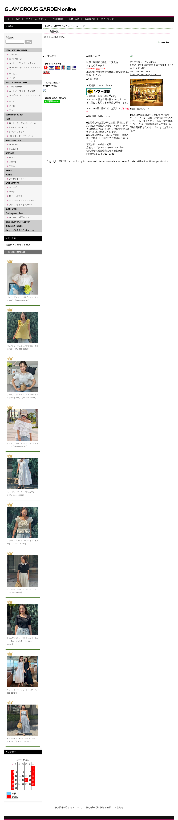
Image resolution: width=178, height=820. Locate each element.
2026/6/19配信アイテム (20, 217)
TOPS (8, 119)
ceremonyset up (14, 115)
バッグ (12, 192)
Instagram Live (14, 213)
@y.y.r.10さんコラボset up (20, 230)
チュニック (14, 149)
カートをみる (14, 19)
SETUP (9, 170)
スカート (13, 162)
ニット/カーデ (15, 59)
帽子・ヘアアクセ (16, 196)
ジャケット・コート (17, 179)
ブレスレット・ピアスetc (20, 205)
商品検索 (10, 37)
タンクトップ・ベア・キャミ (21, 136)
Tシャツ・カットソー (18, 127)
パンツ (12, 157)
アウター (13, 54)
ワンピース (14, 144)
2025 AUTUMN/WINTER (16, 82)
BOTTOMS (10, 153)
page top (165, 42)
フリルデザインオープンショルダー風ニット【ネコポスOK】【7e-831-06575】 (22, 641)
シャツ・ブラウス (16, 132)
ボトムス (13, 74)
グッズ (12, 78)
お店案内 (119, 807)
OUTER (9, 175)
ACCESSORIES (12, 183)
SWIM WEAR (11, 209)
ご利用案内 (57, 19)
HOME (47, 26)
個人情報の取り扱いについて (68, 807)
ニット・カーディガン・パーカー (23, 123)
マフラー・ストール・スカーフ (22, 200)
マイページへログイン (36, 19)
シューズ (13, 187)
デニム (12, 166)
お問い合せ (74, 19)
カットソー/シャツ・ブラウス (22, 63)
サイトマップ (107, 19)
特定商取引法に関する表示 (98, 807)
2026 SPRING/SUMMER (16, 50)
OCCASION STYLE (14, 226)
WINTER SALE (60, 26)
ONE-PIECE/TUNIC (15, 140)
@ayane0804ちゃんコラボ (18, 222)
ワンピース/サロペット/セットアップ (24, 68)
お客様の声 (90, 19)
